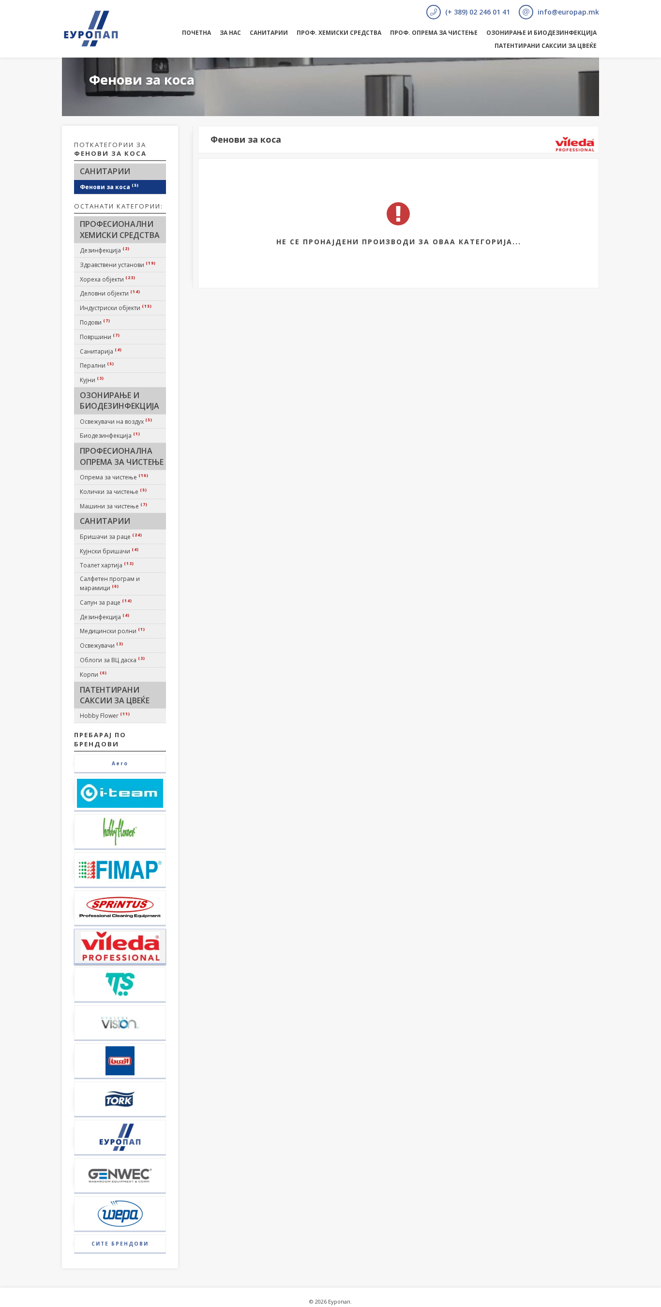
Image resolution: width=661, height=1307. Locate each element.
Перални (97, 365)
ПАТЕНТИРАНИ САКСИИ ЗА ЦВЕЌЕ (546, 46)
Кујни (92, 379)
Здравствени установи (118, 264)
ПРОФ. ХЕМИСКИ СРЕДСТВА (339, 33)
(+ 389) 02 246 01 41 (476, 11)
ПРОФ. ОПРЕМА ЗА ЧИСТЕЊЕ (434, 33)
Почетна (196, 33)
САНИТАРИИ (269, 33)
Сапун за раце (106, 602)
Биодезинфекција (110, 435)
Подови (95, 322)
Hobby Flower (105, 715)
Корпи (93, 674)
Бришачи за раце (111, 536)
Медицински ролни (112, 630)
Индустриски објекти (116, 307)
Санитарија (101, 351)
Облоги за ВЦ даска (112, 659)
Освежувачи (101, 645)
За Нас (230, 33)
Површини (100, 336)
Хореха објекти (107, 279)
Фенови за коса (109, 186)
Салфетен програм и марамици (110, 583)
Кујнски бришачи (109, 551)
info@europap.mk (567, 11)
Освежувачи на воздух (116, 421)
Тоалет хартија (107, 565)
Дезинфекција (105, 250)
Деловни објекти (110, 293)
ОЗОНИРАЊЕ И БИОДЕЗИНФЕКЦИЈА (541, 33)
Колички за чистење (113, 491)
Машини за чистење (114, 506)
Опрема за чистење (114, 477)
